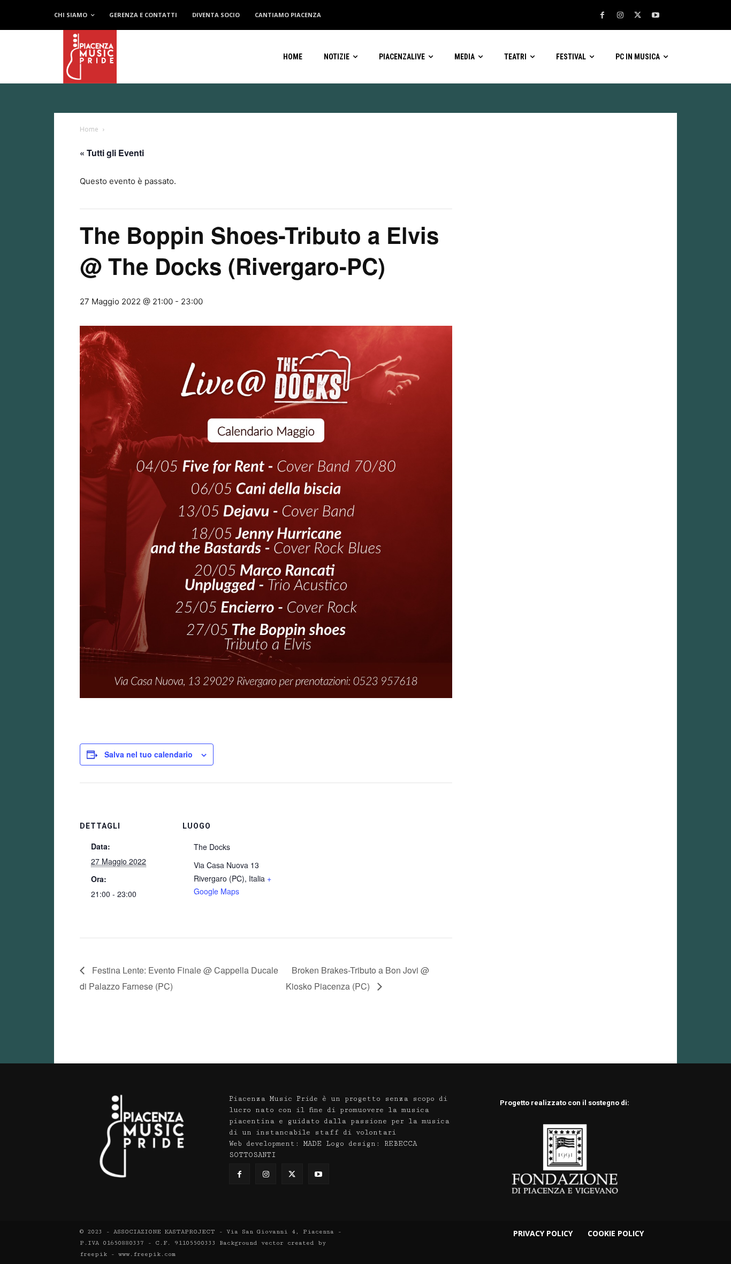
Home (89, 129)
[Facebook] (602, 15)
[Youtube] (655, 15)
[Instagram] (620, 15)
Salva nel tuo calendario (148, 754)
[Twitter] (637, 15)
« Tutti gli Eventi (112, 153)
